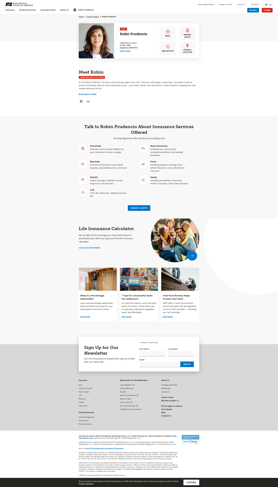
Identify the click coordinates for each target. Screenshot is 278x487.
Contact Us (241, 4)
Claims (267, 10)
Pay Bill (253, 10)
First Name (144, 349)
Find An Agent (93, 17)
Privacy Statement (86, 483)
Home (81, 17)
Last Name (173, 349)
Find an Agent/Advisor (206, 4)
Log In (270, 4)
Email (142, 360)
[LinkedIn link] (88, 101)
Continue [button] (191, 482)
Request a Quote (225, 4)
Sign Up (187, 364)
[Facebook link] (81, 101)
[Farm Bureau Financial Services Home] (19, 4)
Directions (125, 51)
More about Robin (87, 94)
